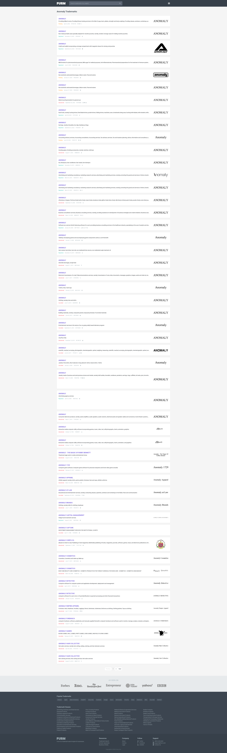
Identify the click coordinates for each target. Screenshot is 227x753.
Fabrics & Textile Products (64, 728)
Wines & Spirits (147, 722)
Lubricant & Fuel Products (93, 726)
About (123, 741)
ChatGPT (83, 699)
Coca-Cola (90, 699)
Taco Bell (152, 699)
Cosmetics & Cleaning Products (65, 722)
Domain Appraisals (104, 743)
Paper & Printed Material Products (123, 722)
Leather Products (90, 722)
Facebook (98, 699)
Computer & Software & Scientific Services (68, 719)
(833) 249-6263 (158, 741)
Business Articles (103, 745)
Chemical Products (62, 711)
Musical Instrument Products (122, 715)
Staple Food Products (149, 713)
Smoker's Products (148, 711)
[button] (169, 3)
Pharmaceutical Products (121, 726)
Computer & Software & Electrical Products (68, 717)
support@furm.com (160, 743)
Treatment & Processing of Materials (153, 719)
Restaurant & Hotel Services (122, 728)
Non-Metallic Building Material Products (125, 719)
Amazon (60, 699)
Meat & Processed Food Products (95, 730)
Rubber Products (148, 709)
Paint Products (118, 721)
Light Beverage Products (92, 724)
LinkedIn (141, 745)
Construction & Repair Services (65, 721)
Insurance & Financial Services (94, 717)
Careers (124, 743)
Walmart (159, 699)
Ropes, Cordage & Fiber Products (123, 730)
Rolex (132, 699)
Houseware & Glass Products (94, 715)
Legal (123, 745)
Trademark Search (104, 741)
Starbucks (139, 699)
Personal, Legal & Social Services (123, 724)
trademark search (67, 741)
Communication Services (63, 715)
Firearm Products (61, 730)
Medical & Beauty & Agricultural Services (125, 709)
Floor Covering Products (92, 709)
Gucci (111, 699)
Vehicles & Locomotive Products (152, 721)
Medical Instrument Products (122, 711)
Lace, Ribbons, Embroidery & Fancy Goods (97, 721)
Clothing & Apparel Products (64, 713)
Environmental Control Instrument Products (69, 726)
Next (120, 669)
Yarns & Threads (147, 724)
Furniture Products (91, 711)
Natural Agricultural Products (122, 717)
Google (105, 699)
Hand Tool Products (91, 713)
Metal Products (118, 713)
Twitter (141, 741)
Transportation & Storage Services (152, 717)
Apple (65, 699)
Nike (146, 699)
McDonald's (119, 699)
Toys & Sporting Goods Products (152, 715)
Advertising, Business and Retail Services (68, 709)
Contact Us (157, 745)
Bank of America (74, 699)
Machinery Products (91, 728)
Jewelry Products (90, 719)
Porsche (126, 699)
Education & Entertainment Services (66, 724)
